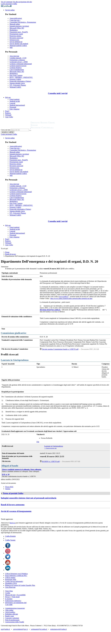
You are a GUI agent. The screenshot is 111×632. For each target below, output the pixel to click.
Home (7, 252)
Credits (7, 593)
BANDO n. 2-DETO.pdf (51, 461)
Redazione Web (10, 579)
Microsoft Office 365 (17, 28)
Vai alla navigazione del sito (22, 2)
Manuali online (15, 24)
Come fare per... (15, 20)
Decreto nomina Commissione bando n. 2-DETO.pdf (60, 349)
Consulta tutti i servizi (57, 93)
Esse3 (7, 111)
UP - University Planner (18, 85)
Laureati (12, 103)
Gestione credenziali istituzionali (21, 64)
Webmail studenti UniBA (18, 46)
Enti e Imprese (14, 109)
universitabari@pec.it (20, 629)
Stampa (7, 489)
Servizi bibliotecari (16, 42)
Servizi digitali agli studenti (19, 44)
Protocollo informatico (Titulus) (20, 81)
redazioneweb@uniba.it (58, 629)
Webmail (8, 115)
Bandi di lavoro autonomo (12, 505)
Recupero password (16, 38)
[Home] (48, 128)
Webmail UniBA (15, 87)
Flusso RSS (9, 487)
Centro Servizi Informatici (14, 581)
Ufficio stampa (10, 577)
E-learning (8, 599)
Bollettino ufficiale (11, 614)
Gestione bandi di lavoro (18, 66)
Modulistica (14, 30)
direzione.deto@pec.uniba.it (50, 310)
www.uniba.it (63, 296)
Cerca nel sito (5, 130)
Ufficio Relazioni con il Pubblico (16, 574)
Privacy (7, 597)
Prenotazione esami (16, 34)
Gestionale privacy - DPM (19, 62)
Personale (13, 107)
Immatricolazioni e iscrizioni (19, 26)
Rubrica (8, 113)
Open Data (9, 591)
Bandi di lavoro (10, 254)
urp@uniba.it (5, 629)
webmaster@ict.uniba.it (39, 629)
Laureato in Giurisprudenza (53, 446)
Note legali (16, 597)
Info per (8, 97)
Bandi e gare (9, 616)
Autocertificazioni (16, 18)
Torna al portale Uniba (13, 493)
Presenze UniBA (15, 79)
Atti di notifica (10, 612)
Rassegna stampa (15, 36)
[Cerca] (30, 130)
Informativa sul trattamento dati (15, 603)
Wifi (11, 47)
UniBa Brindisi (10, 536)
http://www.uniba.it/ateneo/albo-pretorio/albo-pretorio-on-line (71, 298)
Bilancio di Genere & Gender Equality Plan (20, 585)
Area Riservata (10, 587)
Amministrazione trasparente (15, 608)
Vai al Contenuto (6, 2)
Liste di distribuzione (17, 70)
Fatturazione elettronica (13, 601)
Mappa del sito (10, 595)
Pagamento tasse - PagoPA (19, 32)
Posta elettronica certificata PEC (16, 576)
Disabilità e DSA (11, 583)
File (38, 442)
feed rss (12, 523)
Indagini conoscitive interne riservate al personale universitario (28, 498)
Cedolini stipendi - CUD (18, 58)
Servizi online (10, 10)
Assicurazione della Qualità (14, 622)
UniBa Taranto (10, 540)
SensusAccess (14, 40)
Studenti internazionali (17, 105)
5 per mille (8, 604)
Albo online (9, 610)
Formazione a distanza (17, 60)
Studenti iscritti (15, 101)
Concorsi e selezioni (12, 618)
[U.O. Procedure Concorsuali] (16, 128)
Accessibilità (20, 595)
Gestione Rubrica (15, 68)
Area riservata (14, 56)
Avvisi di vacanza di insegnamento (16, 511)
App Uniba (9, 117)
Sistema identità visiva (17, 83)
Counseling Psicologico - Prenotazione (23, 22)
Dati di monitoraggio (12, 620)
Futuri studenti (14, 99)
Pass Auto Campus (16, 75)
